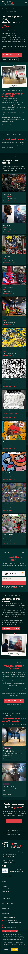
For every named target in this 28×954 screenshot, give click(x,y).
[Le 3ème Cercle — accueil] (7, 3)
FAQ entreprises (6, 891)
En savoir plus (10, 946)
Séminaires (4, 881)
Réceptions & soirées (7, 884)
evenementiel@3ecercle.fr (10, 927)
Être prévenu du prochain (11, 628)
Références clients (6, 889)
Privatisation (5, 886)
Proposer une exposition (12, 54)
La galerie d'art (5, 908)
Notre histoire (5, 901)
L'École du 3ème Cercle (10, 931)
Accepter (14, 949)
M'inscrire (14, 583)
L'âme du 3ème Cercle (7, 9)
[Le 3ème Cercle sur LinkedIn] (5, 866)
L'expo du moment (10, 59)
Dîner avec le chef (6, 911)
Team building (5, 879)
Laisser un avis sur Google (8, 862)
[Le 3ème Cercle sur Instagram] (2, 866)
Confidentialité (13, 587)
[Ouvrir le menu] (26, 3)
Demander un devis (14, 821)
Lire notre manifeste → (8, 125)
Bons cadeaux (5, 913)
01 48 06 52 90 (8, 925)
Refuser (6, 949)
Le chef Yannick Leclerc (7, 903)
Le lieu (3, 906)
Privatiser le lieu (14, 826)
